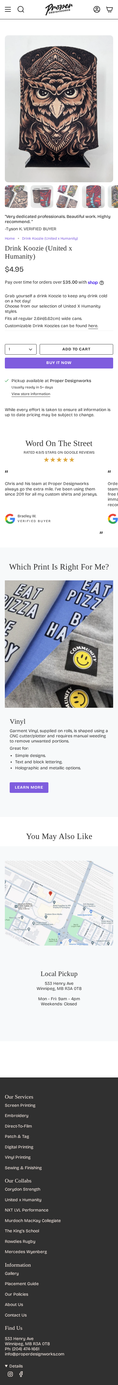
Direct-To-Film (18, 1126)
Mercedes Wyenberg (26, 1251)
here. (93, 325)
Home (10, 238)
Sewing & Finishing (23, 1167)
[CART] (109, 9)
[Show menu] (8, 9)
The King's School (22, 1230)
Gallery (12, 1273)
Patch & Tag (17, 1136)
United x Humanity (23, 1199)
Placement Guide (22, 1283)
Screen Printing (20, 1105)
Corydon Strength (22, 1189)
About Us (14, 1304)
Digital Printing (19, 1147)
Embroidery (16, 1115)
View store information (30, 394)
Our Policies (16, 1294)
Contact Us (16, 1315)
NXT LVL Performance (26, 1210)
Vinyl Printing (18, 1157)
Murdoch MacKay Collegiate (33, 1220)
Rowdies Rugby (20, 1241)
